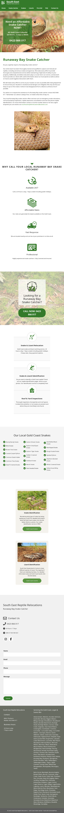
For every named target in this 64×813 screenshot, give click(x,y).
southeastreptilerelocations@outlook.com (35, 104)
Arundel (51, 717)
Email (5, 659)
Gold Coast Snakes (32, 529)
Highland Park (45, 737)
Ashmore (57, 717)
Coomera (53, 729)
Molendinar (53, 744)
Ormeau (36, 752)
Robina (58, 756)
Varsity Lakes (44, 764)
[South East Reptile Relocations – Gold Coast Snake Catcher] (11, 2)
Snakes (23, 8)
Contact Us (54, 8)
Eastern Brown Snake (33, 442)
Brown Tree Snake (11, 450)
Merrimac (42, 744)
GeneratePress (53, 810)
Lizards (31, 8)
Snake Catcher (13, 8)
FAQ (46, 8)
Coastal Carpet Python (13, 453)
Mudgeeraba (38, 748)
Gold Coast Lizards (32, 581)
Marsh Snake (30, 464)
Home (4, 8)
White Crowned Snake (53, 464)
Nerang (54, 748)
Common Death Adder (13, 457)
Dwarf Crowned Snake (13, 465)
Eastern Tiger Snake (32, 451)
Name (6, 651)
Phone (6, 668)
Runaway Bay (38, 758)
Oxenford (51, 752)
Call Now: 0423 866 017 (32, 313)
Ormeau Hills (43, 752)
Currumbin (37, 731)
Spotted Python (51, 455)
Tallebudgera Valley (40, 762)
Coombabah (46, 729)
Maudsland (37, 743)
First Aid (39, 8)
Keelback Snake (31, 461)
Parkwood (37, 756)
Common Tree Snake (12, 461)
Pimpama (43, 756)
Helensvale (37, 737)
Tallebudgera (52, 760)
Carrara (51, 725)
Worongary (54, 766)
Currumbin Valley (46, 731)
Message (7, 677)
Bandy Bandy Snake (12, 442)
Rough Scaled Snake (53, 451)
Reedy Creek (51, 756)
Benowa (43, 719)
